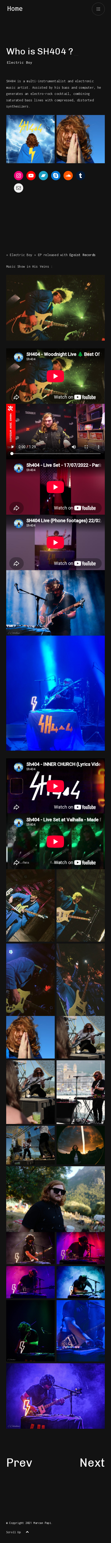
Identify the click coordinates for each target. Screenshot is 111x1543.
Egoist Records (82, 255)
